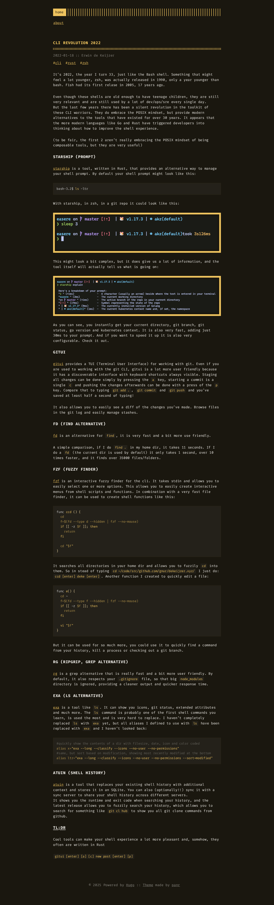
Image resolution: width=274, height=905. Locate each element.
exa (56, 707)
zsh (85, 63)
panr (176, 885)
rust (72, 63)
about (58, 23)
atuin (58, 784)
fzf (56, 481)
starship (61, 168)
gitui (58, 364)
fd (55, 435)
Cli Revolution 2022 (77, 42)
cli (58, 63)
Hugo (130, 885)
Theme (148, 885)
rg (55, 673)
